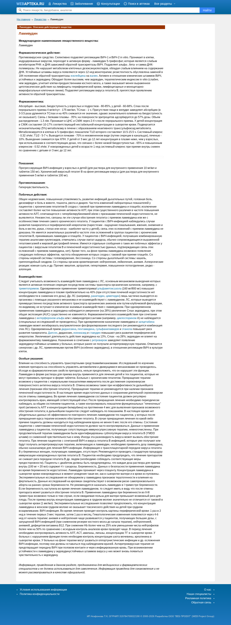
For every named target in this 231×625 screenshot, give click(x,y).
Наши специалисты (199, 594)
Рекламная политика (198, 598)
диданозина (68, 329)
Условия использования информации (43, 589)
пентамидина (86, 329)
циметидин (112, 296)
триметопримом (29, 288)
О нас (207, 589)
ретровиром (99, 340)
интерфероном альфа (50, 318)
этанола (127, 329)
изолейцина (78, 75)
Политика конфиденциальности (40, 594)
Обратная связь (201, 602)
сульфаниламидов (107, 329)
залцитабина (146, 321)
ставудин (95, 332)
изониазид (79, 332)
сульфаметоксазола (108, 288)
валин (94, 75)
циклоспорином (126, 318)
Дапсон (52, 332)
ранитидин (98, 296)
